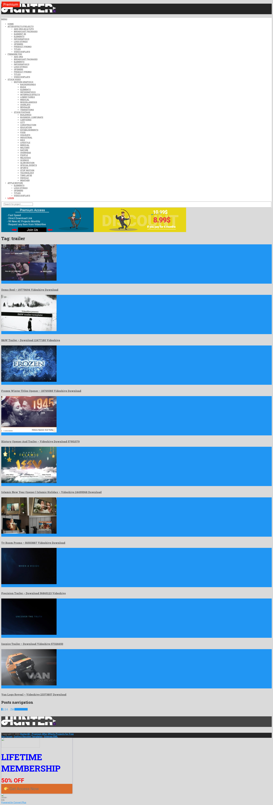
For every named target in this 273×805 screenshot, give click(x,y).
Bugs (23, 87)
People (24, 155)
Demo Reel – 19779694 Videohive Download (29, 289)
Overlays (25, 104)
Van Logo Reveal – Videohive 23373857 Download (33, 694)
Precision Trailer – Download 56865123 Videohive (33, 593)
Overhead (25, 152)
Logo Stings (20, 41)
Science (24, 160)
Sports (24, 168)
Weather (25, 180)
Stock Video (14, 79)
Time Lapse (26, 175)
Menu (4, 19)
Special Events (28, 165)
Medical (24, 99)
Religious (25, 157)
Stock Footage (22, 112)
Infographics (21, 39)
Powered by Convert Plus (13, 802)
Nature (24, 150)
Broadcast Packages (25, 31)
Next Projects (21, 709)
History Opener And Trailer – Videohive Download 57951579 (40, 441)
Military (25, 147)
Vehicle (24, 178)
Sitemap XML (51, 736)
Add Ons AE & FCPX (24, 29)
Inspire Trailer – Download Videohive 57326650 (32, 644)
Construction (28, 125)
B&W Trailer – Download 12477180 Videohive (30, 340)
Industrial (26, 137)
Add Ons (18, 57)
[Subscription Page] (47, 231)
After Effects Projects (20, 26)
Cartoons (25, 120)
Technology (27, 173)
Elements (19, 36)
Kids (22, 140)
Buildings (25, 115)
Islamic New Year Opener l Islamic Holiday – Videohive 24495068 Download (51, 492)
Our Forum (6, 736)
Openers (18, 44)
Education (26, 127)
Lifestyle (25, 142)
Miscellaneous (28, 102)
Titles (17, 49)
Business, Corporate (31, 117)
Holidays (25, 135)
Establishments (29, 130)
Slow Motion (27, 163)
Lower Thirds (27, 97)
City (22, 122)
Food (23, 132)
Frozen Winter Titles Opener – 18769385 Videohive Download (41, 390)
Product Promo (22, 46)
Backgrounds (28, 84)
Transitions (27, 110)
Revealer (25, 107)
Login (11, 198)
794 (12, 709)
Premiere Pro (15, 54)
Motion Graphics (23, 82)
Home (11, 24)
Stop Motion (27, 170)
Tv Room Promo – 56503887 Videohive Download (33, 542)
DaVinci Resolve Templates (28, 736)
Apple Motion (15, 183)
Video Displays (22, 51)
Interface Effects (30, 94)
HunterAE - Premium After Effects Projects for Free (47, 734)
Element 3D (20, 34)
